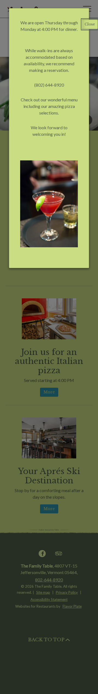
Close (90, 24)
